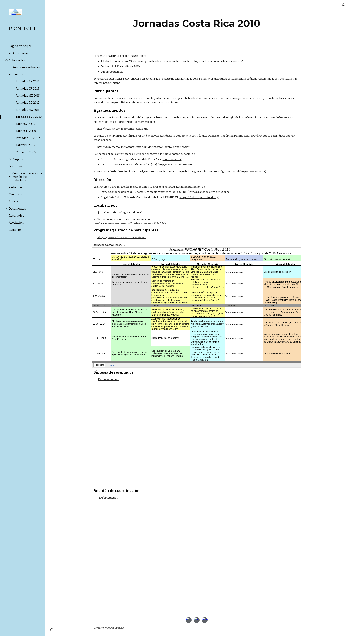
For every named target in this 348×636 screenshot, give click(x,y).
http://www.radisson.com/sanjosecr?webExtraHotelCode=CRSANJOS (130, 222)
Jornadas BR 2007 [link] (28, 138)
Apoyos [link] (14, 201)
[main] (196, 23)
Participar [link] (15, 187)
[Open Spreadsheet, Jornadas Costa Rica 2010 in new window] (294, 246)
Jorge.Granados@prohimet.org (208, 192)
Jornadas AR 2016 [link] (27, 81)
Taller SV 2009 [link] (25, 124)
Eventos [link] (17, 74)
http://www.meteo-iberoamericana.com (122, 128)
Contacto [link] (15, 229)
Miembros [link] (16, 194)
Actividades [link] (17, 60)
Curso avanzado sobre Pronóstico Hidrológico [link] (27, 177)
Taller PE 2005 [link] (25, 145)
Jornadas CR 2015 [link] (27, 88)
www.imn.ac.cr (172, 159)
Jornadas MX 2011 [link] (27, 109)
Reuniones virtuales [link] (26, 67)
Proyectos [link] (19, 159)
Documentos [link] (17, 208)
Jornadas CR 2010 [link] (29, 117)
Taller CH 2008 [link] (26, 131)
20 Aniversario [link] (19, 53)
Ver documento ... (108, 379)
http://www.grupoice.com (174, 164)
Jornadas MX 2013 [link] (28, 95)
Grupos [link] (17, 166)
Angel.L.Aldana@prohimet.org (199, 197)
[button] (343, 5)
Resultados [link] (16, 215)
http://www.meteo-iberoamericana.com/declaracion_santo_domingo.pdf (143, 147)
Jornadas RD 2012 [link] (27, 102)
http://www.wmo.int (252, 171)
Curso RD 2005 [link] (26, 152)
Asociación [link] (16, 222)
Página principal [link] (20, 46)
